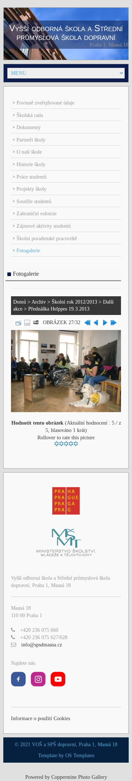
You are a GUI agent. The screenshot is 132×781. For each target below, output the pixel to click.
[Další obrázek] (105, 322)
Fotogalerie (28, 250)
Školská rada (29, 115)
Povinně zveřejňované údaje (45, 103)
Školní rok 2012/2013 (74, 302)
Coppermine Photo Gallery (79, 777)
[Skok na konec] (114, 322)
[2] (61, 443)
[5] (75, 443)
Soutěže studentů (33, 201)
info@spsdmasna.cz (41, 645)
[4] (71, 443)
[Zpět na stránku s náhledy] (18, 322)
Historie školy (30, 164)
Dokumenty (28, 127)
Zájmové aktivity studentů (43, 226)
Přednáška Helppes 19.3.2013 (58, 309)
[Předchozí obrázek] (96, 322)
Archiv (39, 302)
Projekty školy (31, 189)
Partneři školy (30, 140)
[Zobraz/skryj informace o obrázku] (27, 322)
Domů (19, 302)
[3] (66, 443)
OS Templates (79, 755)
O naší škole (29, 152)
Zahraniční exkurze (36, 213)
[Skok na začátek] (87, 322)
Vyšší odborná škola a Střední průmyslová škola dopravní (66, 32)
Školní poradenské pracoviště (46, 238)
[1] (56, 443)
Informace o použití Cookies (40, 718)
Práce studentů (31, 177)
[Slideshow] (36, 322)
